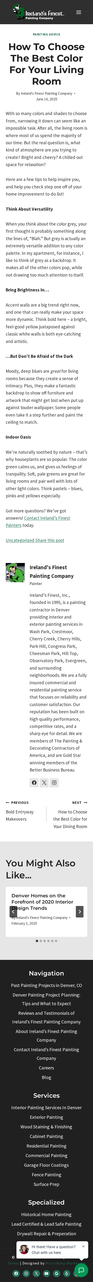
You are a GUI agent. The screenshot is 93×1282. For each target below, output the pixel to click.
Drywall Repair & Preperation (46, 1233)
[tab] (37, 941)
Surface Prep (46, 1184)
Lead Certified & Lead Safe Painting (46, 1224)
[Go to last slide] (13, 911)
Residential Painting (46, 1146)
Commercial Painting (46, 1155)
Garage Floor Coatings (46, 1165)
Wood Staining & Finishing (46, 1127)
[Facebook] (16, 1273)
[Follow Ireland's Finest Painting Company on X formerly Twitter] (44, 782)
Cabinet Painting (46, 1136)
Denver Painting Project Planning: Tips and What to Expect (46, 999)
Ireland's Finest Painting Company (46, 93)
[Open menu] (78, 12)
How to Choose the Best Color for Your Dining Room (70, 814)
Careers (46, 1068)
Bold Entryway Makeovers (20, 811)
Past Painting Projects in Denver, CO (46, 985)
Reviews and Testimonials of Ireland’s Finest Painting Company (46, 1017)
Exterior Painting (46, 1117)
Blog (46, 1077)
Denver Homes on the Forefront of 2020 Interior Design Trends (42, 902)
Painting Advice (46, 34)
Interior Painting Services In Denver (46, 1107)
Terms (13, 1263)
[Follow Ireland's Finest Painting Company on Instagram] (54, 782)
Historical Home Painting (46, 1214)
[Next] (79, 911)
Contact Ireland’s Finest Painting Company (46, 1053)
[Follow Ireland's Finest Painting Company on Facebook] (34, 782)
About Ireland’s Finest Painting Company (46, 1035)
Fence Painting (46, 1175)
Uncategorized (20, 540)
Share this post (49, 540)
